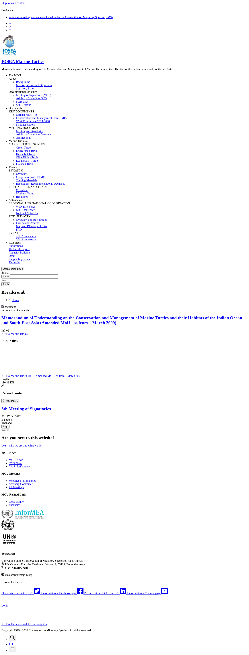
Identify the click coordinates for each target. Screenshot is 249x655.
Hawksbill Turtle (25, 154)
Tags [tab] (5, 426)
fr (10, 26)
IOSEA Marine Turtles (22, 61)
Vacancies (14, 504)
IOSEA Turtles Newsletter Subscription (24, 624)
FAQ (19, 229)
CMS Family (16, 501)
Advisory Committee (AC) (31, 98)
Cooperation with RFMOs (31, 177)
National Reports (26, 124)
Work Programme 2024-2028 (33, 121)
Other (12, 255)
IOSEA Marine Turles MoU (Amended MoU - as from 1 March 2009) (41, 375)
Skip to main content (13, 3)
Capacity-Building (19, 252)
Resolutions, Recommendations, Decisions (40, 183)
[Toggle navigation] (12, 638)
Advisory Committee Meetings (33, 134)
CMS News (15, 463)
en (10, 23)
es (10, 30)
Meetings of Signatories (29, 131)
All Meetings (23, 137)
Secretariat (22, 101)
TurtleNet (14, 262)
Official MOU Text (27, 114)
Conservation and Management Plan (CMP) (41, 118)
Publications (16, 245)
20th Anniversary (26, 239)
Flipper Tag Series (19, 259)
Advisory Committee (21, 484)
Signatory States (25, 88)
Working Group (25, 193)
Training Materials (26, 180)
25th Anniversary (26, 236)
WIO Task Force (25, 206)
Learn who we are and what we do (21, 445)
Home (15, 300)
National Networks (27, 213)
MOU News (16, 459)
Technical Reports (19, 249)
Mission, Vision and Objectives (34, 85)
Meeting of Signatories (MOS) (33, 95)
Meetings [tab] (11, 400)
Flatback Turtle (24, 163)
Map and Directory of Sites (31, 226)
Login (4, 605)
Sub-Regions (23, 104)
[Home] (9, 53)
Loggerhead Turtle (26, 150)
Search (5, 272)
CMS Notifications (19, 466)
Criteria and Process (27, 223)
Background (23, 81)
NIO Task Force (25, 209)
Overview (22, 173)
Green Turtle (23, 147)
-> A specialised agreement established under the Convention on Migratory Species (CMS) (61, 17)
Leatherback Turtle (27, 160)
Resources (22, 196)
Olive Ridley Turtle (27, 157)
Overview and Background (31, 219)
